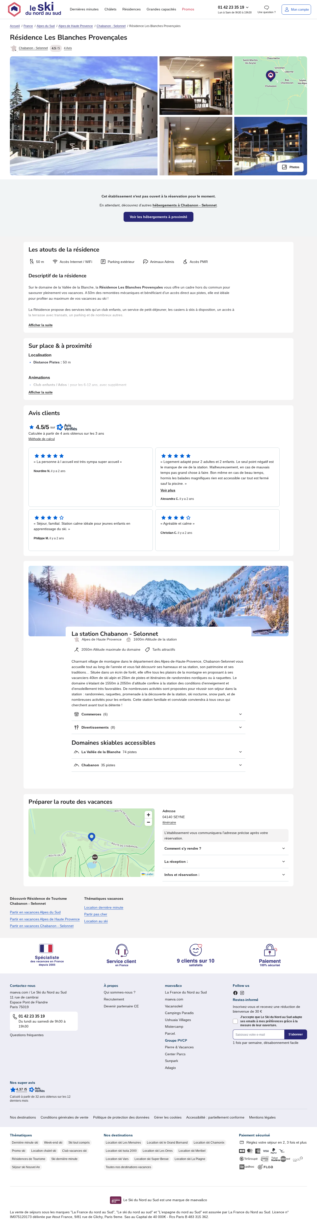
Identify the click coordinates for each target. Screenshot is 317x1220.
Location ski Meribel (192, 1151)
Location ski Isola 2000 (121, 1151)
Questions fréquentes (27, 1035)
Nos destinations (23, 1117)
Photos (294, 167)
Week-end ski (53, 1142)
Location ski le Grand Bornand (167, 1142)
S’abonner (296, 1034)
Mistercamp (174, 1026)
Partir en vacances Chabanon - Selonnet (42, 926)
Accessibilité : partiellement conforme (215, 1117)
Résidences (131, 9)
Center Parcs (175, 1054)
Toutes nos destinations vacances (128, 1167)
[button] (92, 837)
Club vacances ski (74, 1151)
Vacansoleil (174, 1006)
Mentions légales (262, 1117)
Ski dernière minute (64, 1159)
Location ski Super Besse (151, 1159)
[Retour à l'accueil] (34, 9)
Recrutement (114, 999)
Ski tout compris (79, 1142)
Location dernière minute (103, 907)
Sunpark (171, 1061)
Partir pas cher (95, 914)
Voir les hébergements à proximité (158, 217)
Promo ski (18, 1151)
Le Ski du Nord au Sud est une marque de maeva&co (165, 1200)
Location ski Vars (117, 1159)
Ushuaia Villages (178, 1020)
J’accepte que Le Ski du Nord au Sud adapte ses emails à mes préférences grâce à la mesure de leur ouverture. (271, 1021)
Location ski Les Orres (158, 1151)
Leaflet (149, 874)
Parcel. (170, 1033)
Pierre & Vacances (179, 1047)
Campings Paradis (179, 1013)
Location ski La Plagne (190, 1159)
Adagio (170, 1068)
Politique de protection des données (121, 1117)
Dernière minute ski (25, 1142)
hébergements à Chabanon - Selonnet (185, 205)
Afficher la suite (40, 325)
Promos (188, 9)
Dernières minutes (84, 9)
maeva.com (174, 999)
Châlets (110, 9)
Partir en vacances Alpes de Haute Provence (45, 919)
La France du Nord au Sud (186, 992)
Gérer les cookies (168, 1117)
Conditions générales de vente (64, 1117)
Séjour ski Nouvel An (26, 1167)
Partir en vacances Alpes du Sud (35, 912)
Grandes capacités (161, 9)
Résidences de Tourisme (28, 1159)
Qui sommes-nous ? (119, 992)
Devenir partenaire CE (121, 1006)
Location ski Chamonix (209, 1142)
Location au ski (96, 921)
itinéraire (169, 822)
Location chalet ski (43, 1151)
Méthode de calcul (41, 439)
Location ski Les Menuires (123, 1142)
